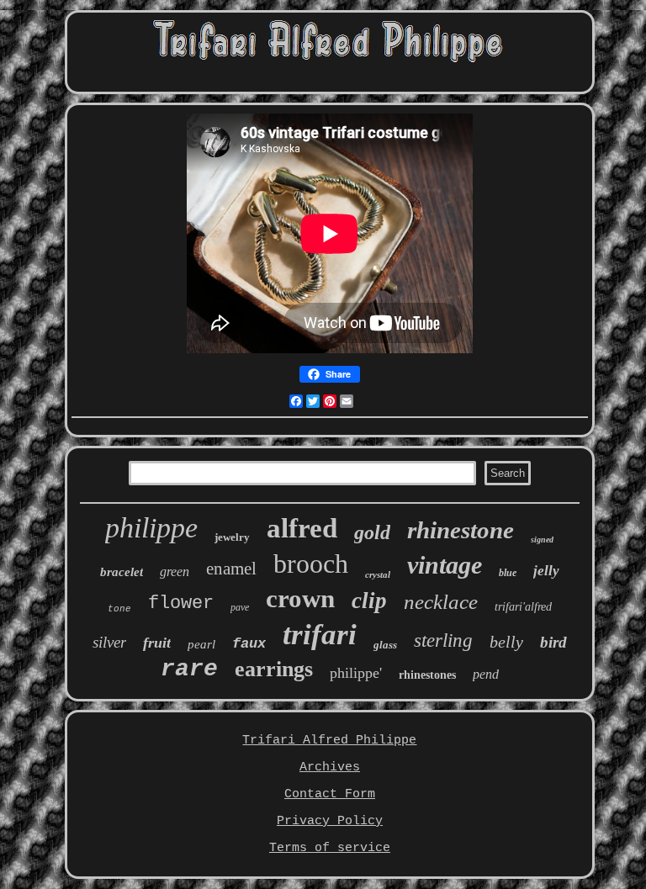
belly (506, 641)
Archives (329, 767)
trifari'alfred (523, 607)
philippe (151, 527)
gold (372, 532)
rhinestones (427, 675)
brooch (310, 563)
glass (385, 644)
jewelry (232, 537)
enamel (231, 568)
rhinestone (460, 529)
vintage (444, 565)
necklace (441, 601)
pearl (201, 644)
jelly (546, 571)
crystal (377, 574)
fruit (157, 642)
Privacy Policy (330, 821)
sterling (443, 640)
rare (189, 669)
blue (507, 573)
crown (300, 598)
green (174, 571)
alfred (302, 528)
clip (369, 600)
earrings (274, 669)
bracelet (121, 572)
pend (486, 674)
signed (542, 539)
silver (109, 642)
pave (239, 607)
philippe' (356, 672)
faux (249, 644)
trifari (320, 634)
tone (119, 609)
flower (181, 603)
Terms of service (329, 848)
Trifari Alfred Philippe (329, 740)
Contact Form (329, 794)
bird (553, 642)
